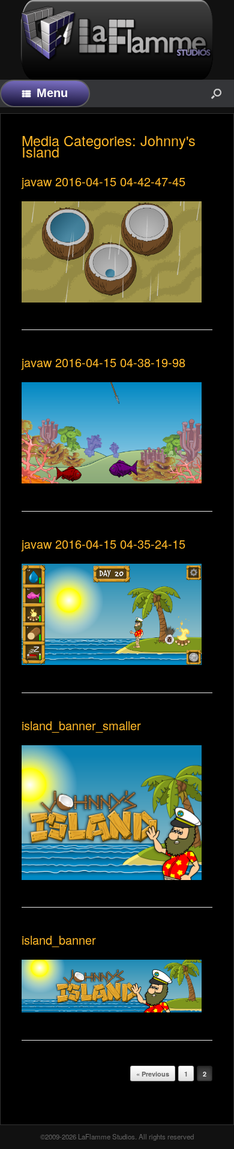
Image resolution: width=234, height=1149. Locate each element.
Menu (52, 92)
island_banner (59, 939)
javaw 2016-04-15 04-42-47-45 (103, 181)
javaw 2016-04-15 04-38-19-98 (103, 362)
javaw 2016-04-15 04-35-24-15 (103, 543)
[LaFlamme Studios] (117, 34)
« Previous (152, 1073)
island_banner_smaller (81, 725)
